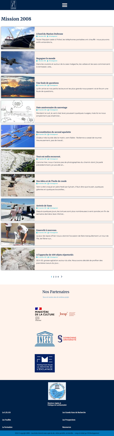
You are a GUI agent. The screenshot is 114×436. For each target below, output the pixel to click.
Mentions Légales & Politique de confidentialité (57, 404)
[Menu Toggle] (64, 5)
